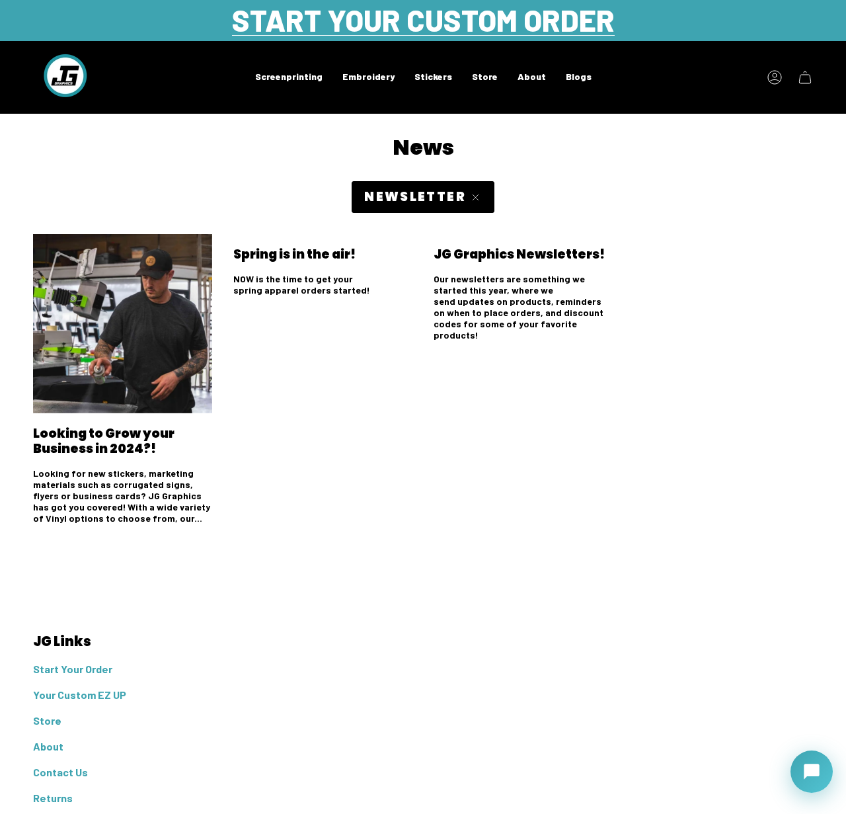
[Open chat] (811, 772)
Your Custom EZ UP (79, 694)
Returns (53, 798)
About (48, 746)
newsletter (415, 197)
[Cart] (805, 77)
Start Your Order (72, 669)
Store (47, 720)
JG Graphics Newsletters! (519, 254)
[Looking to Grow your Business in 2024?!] (122, 323)
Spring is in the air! (294, 254)
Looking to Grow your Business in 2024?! (103, 441)
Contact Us (60, 772)
